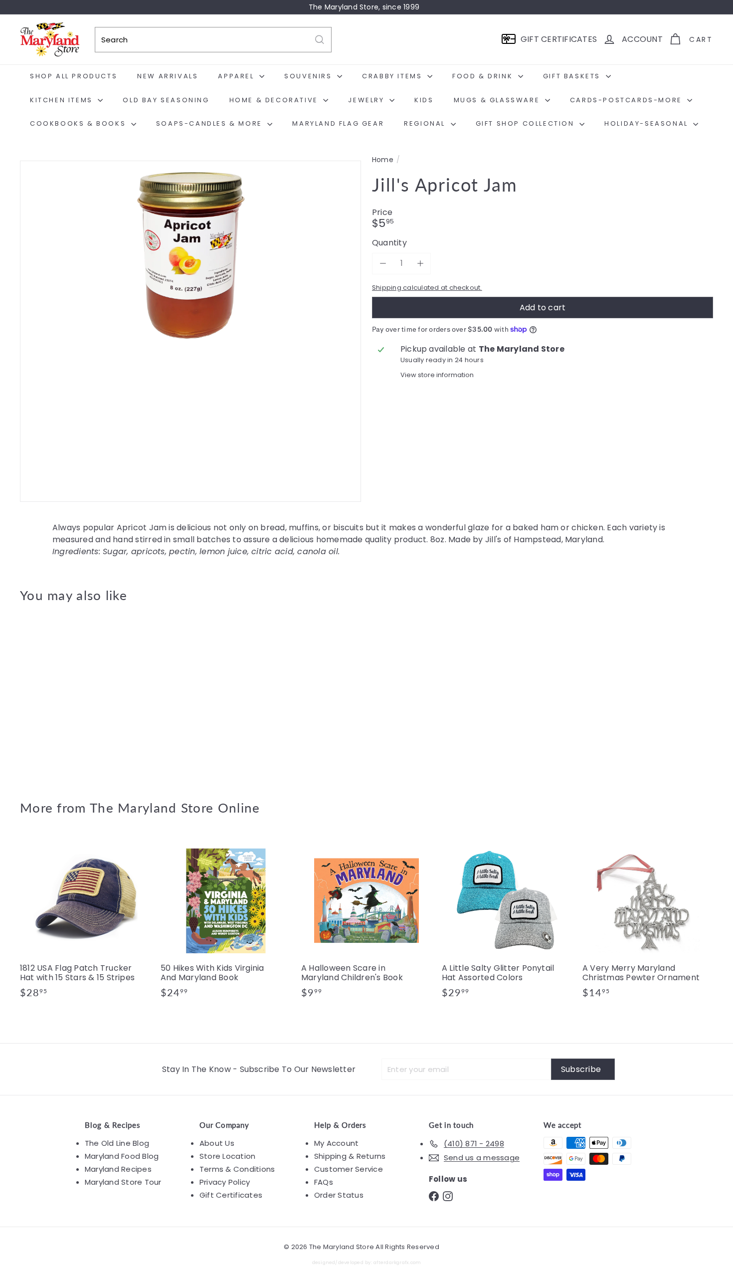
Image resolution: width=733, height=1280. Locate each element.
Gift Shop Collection (526, 123)
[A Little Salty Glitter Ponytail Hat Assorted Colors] (507, 922)
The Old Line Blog (117, 1143)
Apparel (237, 76)
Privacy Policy (224, 1182)
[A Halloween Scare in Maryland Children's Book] (366, 922)
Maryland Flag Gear (338, 123)
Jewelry (367, 100)
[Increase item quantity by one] (420, 263)
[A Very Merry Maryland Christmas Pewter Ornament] (647, 922)
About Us (216, 1143)
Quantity (389, 242)
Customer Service (348, 1169)
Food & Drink (484, 76)
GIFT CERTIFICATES (559, 39)
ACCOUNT (642, 39)
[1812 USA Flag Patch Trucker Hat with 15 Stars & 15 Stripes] (85, 922)
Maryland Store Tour (123, 1182)
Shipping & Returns (349, 1156)
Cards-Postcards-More (627, 100)
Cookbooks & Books (79, 123)
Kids (423, 100)
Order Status (339, 1195)
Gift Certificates (230, 1195)
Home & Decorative (275, 100)
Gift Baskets (573, 76)
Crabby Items (393, 76)
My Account (336, 1143)
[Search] (320, 39)
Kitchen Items (62, 100)
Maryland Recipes (118, 1169)
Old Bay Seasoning (166, 100)
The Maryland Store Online (175, 808)
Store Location (227, 1156)
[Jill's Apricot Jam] (73, 694)
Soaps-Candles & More (210, 123)
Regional (426, 123)
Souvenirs (309, 76)
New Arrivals (167, 76)
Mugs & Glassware (498, 100)
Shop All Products (73, 76)
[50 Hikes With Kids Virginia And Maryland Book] (226, 922)
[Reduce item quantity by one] (382, 263)
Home (382, 160)
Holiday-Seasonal (647, 123)
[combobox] (213, 39)
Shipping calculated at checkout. (427, 287)
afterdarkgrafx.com (397, 1262)
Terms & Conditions (237, 1169)
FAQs (323, 1182)
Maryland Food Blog (122, 1156)
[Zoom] (190, 331)
